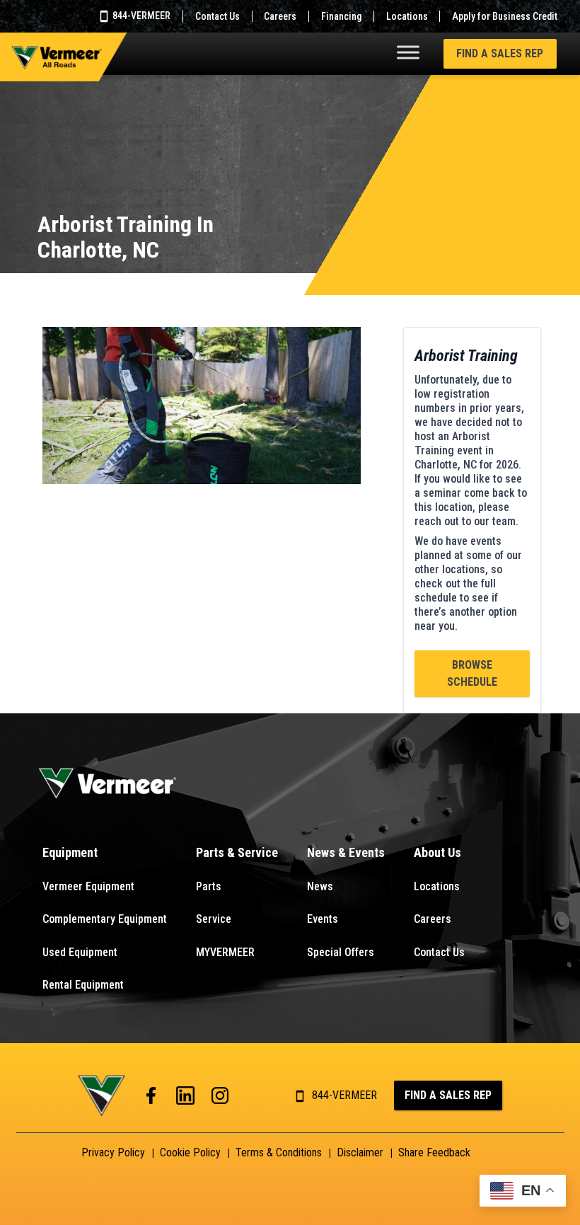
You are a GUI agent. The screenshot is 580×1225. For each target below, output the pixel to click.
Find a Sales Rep (499, 53)
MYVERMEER (225, 952)
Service (213, 919)
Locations (407, 16)
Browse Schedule (472, 673)
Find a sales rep (448, 1095)
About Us (437, 852)
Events (322, 919)
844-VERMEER (140, 15)
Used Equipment (79, 952)
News (320, 886)
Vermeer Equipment (88, 886)
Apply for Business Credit (504, 16)
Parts (208, 886)
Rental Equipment (83, 984)
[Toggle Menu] (408, 52)
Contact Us (217, 16)
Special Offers (340, 952)
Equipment (70, 852)
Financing (341, 16)
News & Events (346, 852)
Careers (280, 16)
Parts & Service (237, 852)
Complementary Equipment (104, 919)
